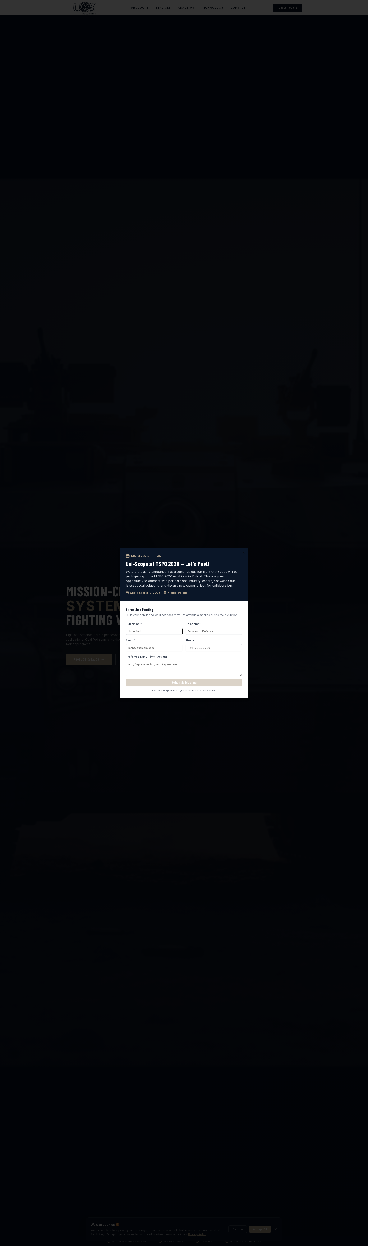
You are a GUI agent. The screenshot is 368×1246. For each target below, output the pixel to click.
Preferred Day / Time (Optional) (147, 656)
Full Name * (134, 623)
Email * (130, 640)
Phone (190, 640)
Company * (193, 623)
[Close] (243, 552)
